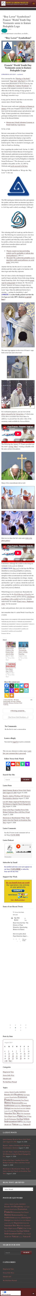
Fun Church (25, 1100)
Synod (29, 1122)
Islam (12, 1108)
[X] (11, 685)
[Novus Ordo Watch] (16, 3)
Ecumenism (22, 1097)
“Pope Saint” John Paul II (18, 81)
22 (21, 1056)
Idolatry (25, 1103)
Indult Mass (18, 1106)
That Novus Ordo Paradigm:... (18, 717)
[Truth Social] (11, 690)
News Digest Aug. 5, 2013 (9, 670)
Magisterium (18, 1111)
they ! (16, 568)
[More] (11, 695)
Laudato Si (6, 1111)
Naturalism (8, 1113)
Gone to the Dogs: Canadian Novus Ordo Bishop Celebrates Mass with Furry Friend (16, 811)
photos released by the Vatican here (12, 414)
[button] (6, 31)
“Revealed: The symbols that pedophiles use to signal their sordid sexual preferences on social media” (20, 260)
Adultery (6, 1092)
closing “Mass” (13, 446)
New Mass (13, 701)
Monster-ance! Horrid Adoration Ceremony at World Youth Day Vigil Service (20, 123)
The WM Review (16, 919)
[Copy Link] (7, 695)
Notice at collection (6, 1294)
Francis (17, 699)
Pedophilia (5, 703)
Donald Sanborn (13, 1097)
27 (13, 1058)
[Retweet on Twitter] (13, 912)
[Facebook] (7, 685)
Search (26, 780)
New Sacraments (25, 1113)
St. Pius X (24, 1122)
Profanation (12, 1119)
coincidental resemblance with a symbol (17, 598)
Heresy (7, 1102)
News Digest (8, 1116)
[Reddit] (16, 690)
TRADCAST (7, 1079)
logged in (15, 742)
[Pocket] (26, 685)
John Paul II (17, 1108)
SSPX (19, 1121)
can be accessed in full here (19, 166)
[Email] (21, 690)
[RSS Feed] (18, 764)
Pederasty (18, 701)
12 (9, 1054)
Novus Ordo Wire (9, 699)
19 (9, 1056)
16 (24, 1054)
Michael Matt (26, 1111)
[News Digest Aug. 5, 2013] (11, 665)
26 (9, 1058)
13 (13, 1054)
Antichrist (22, 1092)
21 (17, 1056)
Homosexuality (6, 701)
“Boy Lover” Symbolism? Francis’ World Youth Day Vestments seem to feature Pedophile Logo (17, 21)
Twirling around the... (18, 711)
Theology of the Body (14, 703)
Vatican (15, 1124)
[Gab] (16, 685)
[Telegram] (21, 685)
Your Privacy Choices (12, 1292)
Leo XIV (11, 1111)
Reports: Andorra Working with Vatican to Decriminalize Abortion (16, 797)
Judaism (28, 1108)
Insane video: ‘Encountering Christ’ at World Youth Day (23, 651)
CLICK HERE (15, 835)
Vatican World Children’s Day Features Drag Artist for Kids (10, 651)
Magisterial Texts (8, 1072)
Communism (6, 1097)
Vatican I (21, 1124)
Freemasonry (17, 1100)
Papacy (20, 1116)
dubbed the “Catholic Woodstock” (18, 86)
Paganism (15, 1116)
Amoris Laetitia (14, 1092)
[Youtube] (13, 764)
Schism (26, 1118)
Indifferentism (9, 1105)
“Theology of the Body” (22, 79)
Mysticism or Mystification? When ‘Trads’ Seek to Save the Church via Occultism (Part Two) (17, 820)
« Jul (5, 1061)
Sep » (10, 1061)
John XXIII (23, 1108)
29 (21, 1058)
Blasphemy (18, 1094)
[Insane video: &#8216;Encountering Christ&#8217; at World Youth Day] (23, 644)
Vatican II (26, 1124)
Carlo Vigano (26, 1094)
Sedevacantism (10, 1121)
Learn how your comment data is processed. (17, 752)
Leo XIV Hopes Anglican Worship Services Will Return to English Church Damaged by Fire (17, 804)
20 (13, 1056)
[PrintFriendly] (26, 690)
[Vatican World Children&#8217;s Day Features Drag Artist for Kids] (11, 644)
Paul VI (26, 1116)
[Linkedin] (7, 690)
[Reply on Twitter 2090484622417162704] (13, 940)
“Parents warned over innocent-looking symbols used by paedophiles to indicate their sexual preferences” (20, 253)
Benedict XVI (9, 1094)
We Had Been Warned (10, 1082)
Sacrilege (20, 1119)
